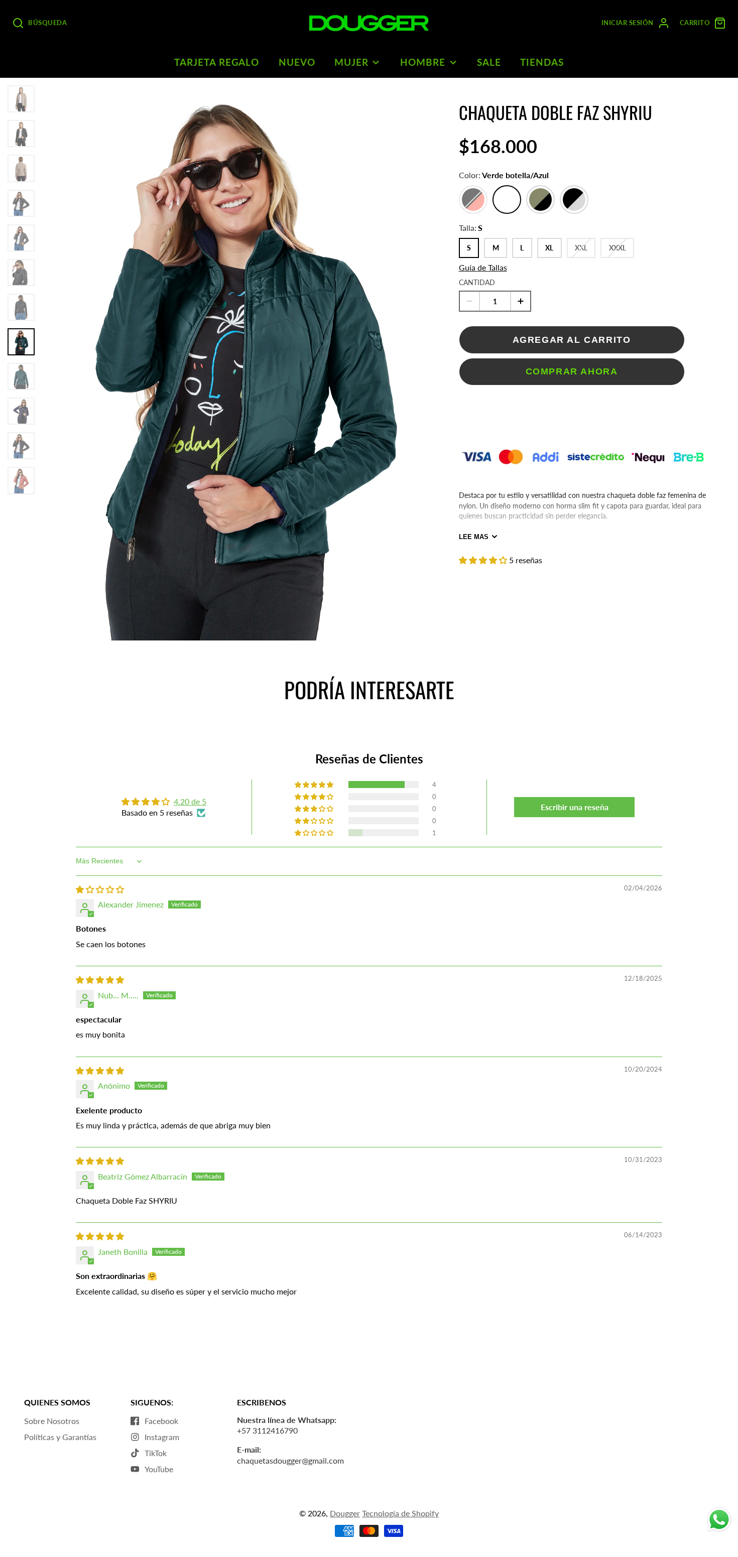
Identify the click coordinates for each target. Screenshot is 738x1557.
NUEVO (297, 62)
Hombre (422, 62)
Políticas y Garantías (60, 1437)
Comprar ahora (572, 371)
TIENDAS (542, 62)
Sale (489, 62)
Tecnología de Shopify (400, 1513)
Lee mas (473, 537)
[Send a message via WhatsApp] (719, 1519)
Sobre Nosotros (51, 1420)
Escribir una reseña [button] (574, 807)
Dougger (345, 1513)
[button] (484, 560)
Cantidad (477, 282)
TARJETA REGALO (216, 62)
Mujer (351, 62)
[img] (100, 889)
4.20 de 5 (190, 801)
